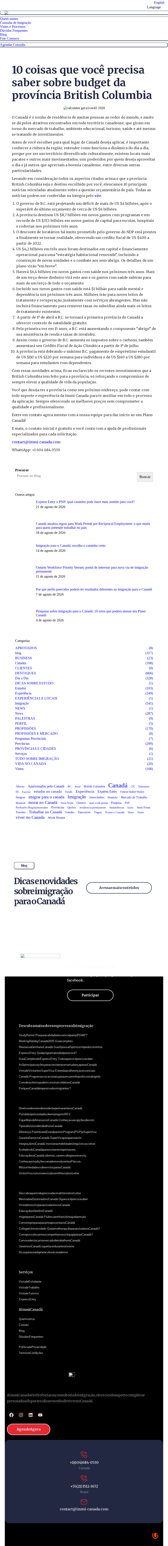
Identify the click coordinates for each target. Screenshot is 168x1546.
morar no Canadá (42, 802)
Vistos (140, 812)
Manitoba (112, 797)
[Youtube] (40, 1415)
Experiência (85, 791)
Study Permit (143, 807)
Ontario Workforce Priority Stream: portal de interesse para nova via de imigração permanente (92, 569)
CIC (133, 786)
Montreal (20, 803)
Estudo (68, 791)
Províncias (57, 807)
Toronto (21, 812)
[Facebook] (11, 1415)
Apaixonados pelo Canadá (46, 786)
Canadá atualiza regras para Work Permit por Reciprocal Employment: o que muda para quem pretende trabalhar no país (93, 525)
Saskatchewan (116, 807)
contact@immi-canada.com (36, 442)
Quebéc (71, 807)
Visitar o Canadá (114, 812)
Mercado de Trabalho (134, 797)
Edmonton (143, 786)
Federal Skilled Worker (132, 791)
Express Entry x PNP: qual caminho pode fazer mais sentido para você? (85, 502)
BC (70, 786)
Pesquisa (116, 803)
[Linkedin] (30, 1415)
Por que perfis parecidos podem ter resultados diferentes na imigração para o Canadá (94, 589)
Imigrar (20, 797)
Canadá (118, 785)
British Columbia (94, 786)
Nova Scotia (67, 803)
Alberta (20, 786)
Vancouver (84, 812)
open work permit (98, 803)
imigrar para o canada (46, 797)
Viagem (98, 812)
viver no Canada (30, 817)
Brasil (77, 786)
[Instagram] (21, 1415)
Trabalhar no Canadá (45, 812)
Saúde (130, 807)
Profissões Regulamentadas (32, 807)
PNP (127, 803)
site (97, 195)
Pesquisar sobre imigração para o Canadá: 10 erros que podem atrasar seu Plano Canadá (91, 613)
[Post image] (24, 508)
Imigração (77, 796)
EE (17, 791)
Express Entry (107, 791)
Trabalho (69, 812)
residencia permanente (93, 807)
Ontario (81, 803)
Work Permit (56, 817)
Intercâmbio (96, 797)
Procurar (22, 470)
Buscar (145, 477)
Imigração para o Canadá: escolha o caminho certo (70, 545)
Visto (131, 812)
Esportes (26, 792)
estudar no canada (48, 791)
